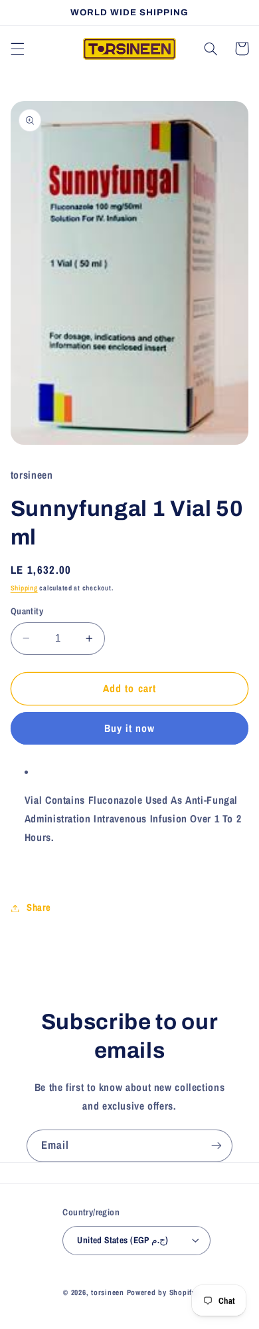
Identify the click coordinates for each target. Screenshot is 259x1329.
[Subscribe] (216, 1146)
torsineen (108, 1292)
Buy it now (129, 728)
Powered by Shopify (161, 1292)
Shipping (24, 587)
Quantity (27, 611)
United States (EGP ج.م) (122, 1240)
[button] (17, 48)
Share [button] (39, 907)
